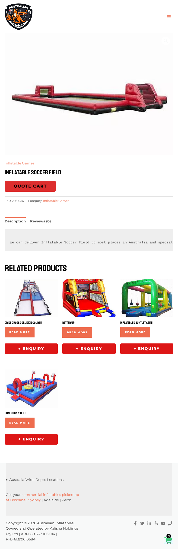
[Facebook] (135, 523)
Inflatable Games (19, 163)
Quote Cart (30, 186)
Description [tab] (15, 221)
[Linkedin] (149, 523)
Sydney (34, 500)
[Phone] (170, 523)
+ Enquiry (31, 348)
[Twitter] (142, 523)
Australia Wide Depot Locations (36, 480)
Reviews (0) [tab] (40, 221)
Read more (19, 332)
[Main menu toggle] (168, 16)
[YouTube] (163, 523)
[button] (166, 41)
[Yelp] (156, 523)
